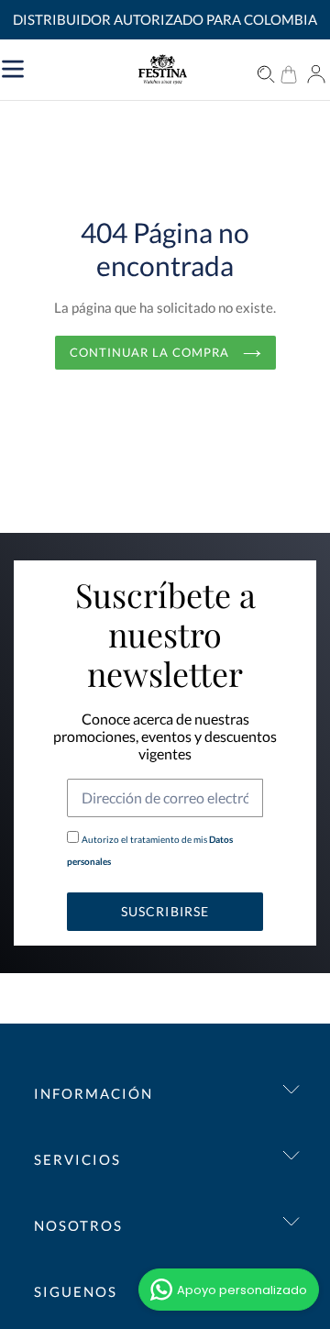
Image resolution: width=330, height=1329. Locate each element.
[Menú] (81, 67)
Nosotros (78, 1225)
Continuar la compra (152, 352)
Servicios (77, 1159)
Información (93, 1093)
